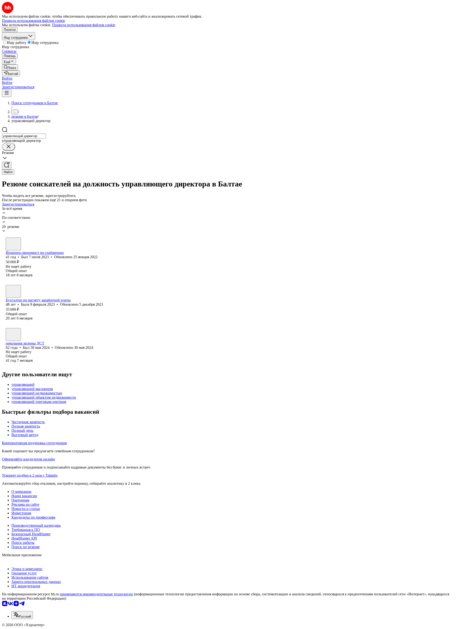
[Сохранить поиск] (6, 166)
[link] (10, 67)
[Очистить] (8, 147)
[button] (7, 78)
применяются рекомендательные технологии (96, 594)
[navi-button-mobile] (6, 93)
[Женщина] (13, 291)
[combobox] (24, 136)
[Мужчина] (13, 243)
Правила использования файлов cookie (83, 25)
